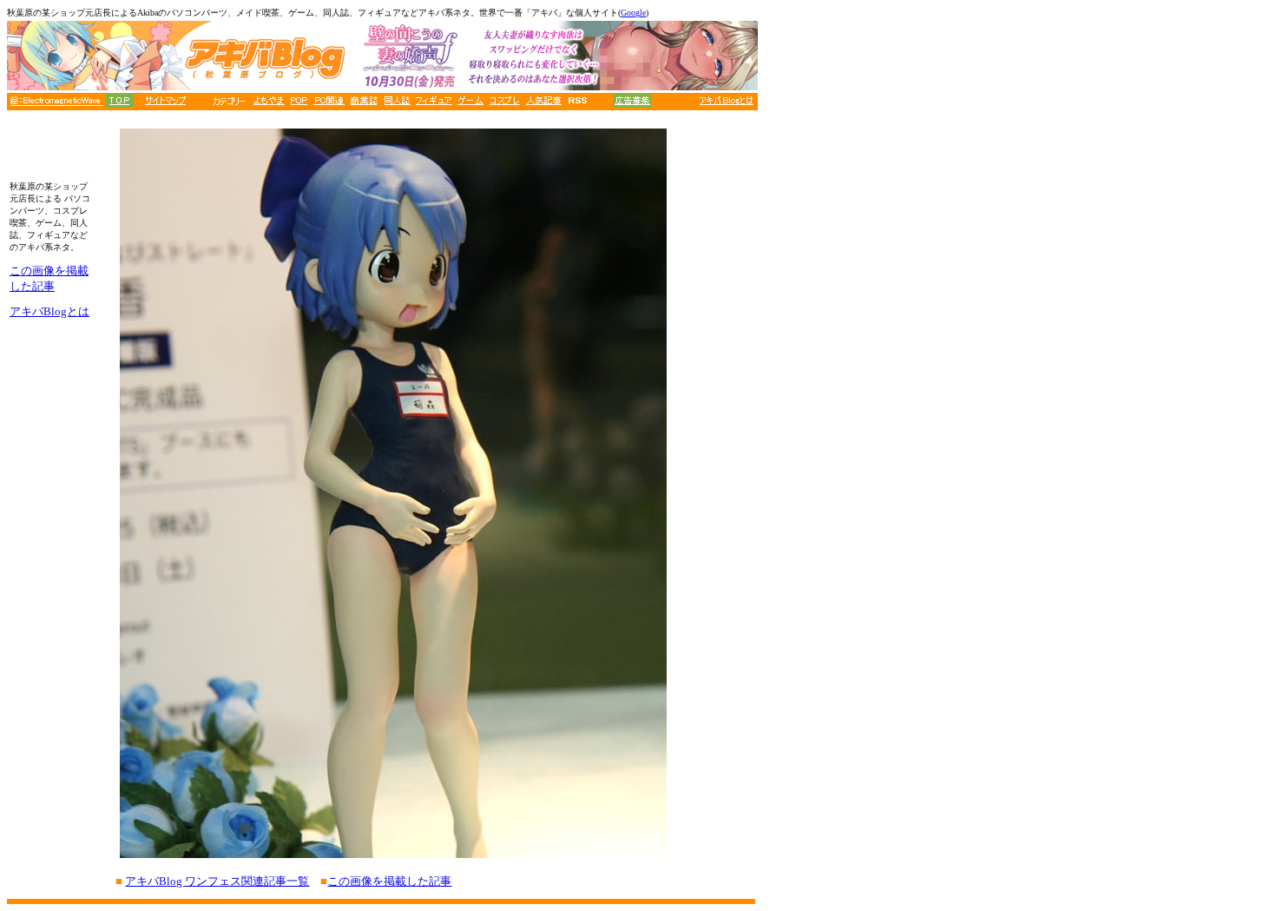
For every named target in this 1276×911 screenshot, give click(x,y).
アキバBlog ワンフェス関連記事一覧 (217, 881)
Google (633, 12)
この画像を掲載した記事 (389, 881)
